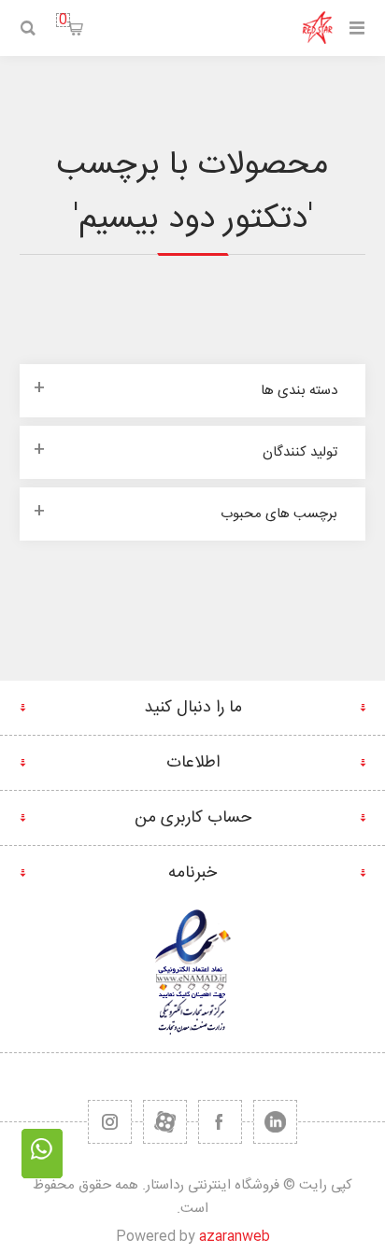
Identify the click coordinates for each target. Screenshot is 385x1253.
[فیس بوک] (220, 1122)
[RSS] (110, 1122)
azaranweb (234, 1236)
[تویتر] (275, 1122)
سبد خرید (63, 20)
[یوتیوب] (165, 1122)
